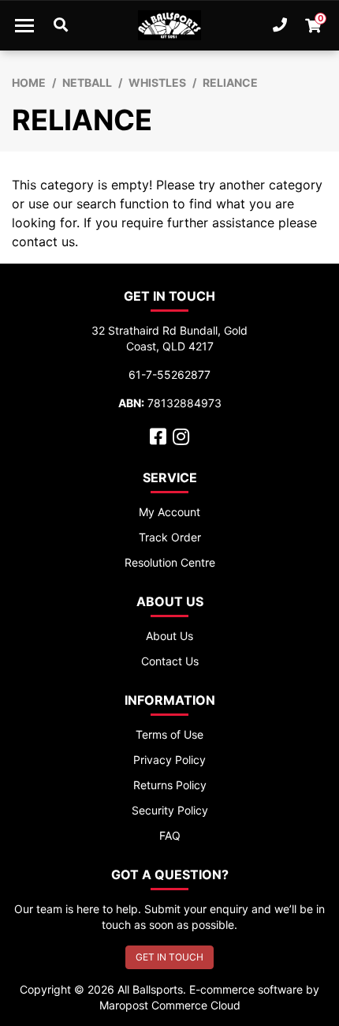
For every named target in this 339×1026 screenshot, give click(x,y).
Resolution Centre (170, 562)
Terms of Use (169, 734)
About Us (169, 635)
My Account (169, 512)
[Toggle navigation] (24, 25)
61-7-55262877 (169, 374)
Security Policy (170, 810)
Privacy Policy (169, 759)
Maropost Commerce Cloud (169, 1005)
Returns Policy (170, 785)
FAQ (170, 835)
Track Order (170, 537)
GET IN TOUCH (169, 957)
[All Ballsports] (169, 25)
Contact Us (170, 661)
